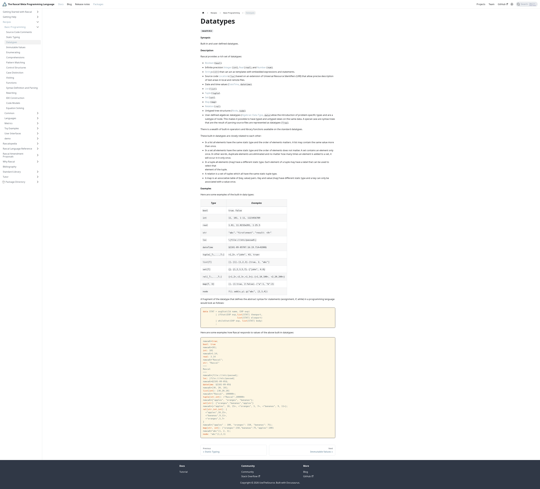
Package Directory (15, 181)
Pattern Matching (15, 62)
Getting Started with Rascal (17, 11)
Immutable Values (15, 47)
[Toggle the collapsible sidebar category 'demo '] (38, 138)
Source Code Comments (19, 32)
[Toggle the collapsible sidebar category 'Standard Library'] (38, 171)
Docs (61, 4)
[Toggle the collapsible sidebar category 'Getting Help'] (38, 17)
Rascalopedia (10, 143)
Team (491, 4)
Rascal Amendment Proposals (13, 155)
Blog (69, 4)
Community (247, 471)
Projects (481, 4)
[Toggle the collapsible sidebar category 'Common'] (38, 113)
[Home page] (203, 13)
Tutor (6, 176)
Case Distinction (14, 72)
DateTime (234, 84)
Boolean (209, 62)
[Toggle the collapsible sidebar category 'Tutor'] (38, 177)
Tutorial (183, 471)
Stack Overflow (249, 476)
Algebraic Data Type (252, 115)
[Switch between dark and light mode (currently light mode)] (512, 4)
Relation (209, 106)
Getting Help (9, 16)
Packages (98, 4)
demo (7, 138)
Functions (11, 82)
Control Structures (16, 67)
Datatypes (11, 42)
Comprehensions (15, 57)
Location (223, 76)
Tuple (208, 93)
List (207, 88)
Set (206, 97)
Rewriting (11, 92)
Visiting (10, 77)
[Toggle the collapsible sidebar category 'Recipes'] (38, 22)
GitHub (501, 4)
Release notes (82, 4)
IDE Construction (15, 98)
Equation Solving (15, 108)
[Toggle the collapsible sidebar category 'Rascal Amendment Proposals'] (38, 155)
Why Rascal (9, 161)
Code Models (13, 103)
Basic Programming (15, 27)
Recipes (7, 22)
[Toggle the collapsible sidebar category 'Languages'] (38, 118)
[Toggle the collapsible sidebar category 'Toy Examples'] (38, 128)
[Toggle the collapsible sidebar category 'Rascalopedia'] (38, 143)
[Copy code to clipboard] (331, 311)
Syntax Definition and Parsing (22, 87)
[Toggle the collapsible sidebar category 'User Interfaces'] (38, 133)
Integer (227, 67)
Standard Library (12, 171)
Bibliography (9, 166)
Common (9, 113)
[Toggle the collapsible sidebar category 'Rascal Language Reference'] (38, 148)
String (208, 71)
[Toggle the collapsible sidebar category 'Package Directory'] (38, 182)
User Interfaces (12, 133)
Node (235, 110)
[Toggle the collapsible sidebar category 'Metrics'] (38, 123)
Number (261, 67)
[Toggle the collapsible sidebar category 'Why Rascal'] (38, 161)
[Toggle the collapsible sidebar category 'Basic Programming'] (38, 27)
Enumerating (13, 52)
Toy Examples (11, 128)
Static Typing (13, 37)
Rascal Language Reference (17, 148)
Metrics (8, 123)
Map (207, 101)
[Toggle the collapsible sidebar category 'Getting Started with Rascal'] (38, 12)
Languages (10, 118)
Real (241, 67)
